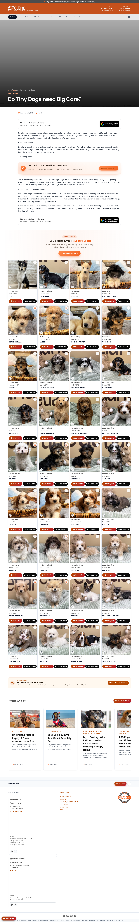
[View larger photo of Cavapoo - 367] (35, 445)
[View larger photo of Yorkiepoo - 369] (97, 445)
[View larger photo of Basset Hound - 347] (97, 627)
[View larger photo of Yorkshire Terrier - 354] (128, 627)
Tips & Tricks (13, 94)
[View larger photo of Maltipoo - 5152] (66, 308)
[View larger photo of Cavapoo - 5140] (97, 490)
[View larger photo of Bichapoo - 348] (66, 627)
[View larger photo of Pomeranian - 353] (66, 582)
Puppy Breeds (70, 17)
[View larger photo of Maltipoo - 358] (128, 536)
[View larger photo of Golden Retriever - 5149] (97, 308)
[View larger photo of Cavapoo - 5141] (35, 490)
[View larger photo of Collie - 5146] (35, 262)
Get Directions (17, 812)
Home (10, 90)
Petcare (98, 731)
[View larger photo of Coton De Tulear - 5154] (128, 262)
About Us (63, 799)
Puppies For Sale (25, 17)
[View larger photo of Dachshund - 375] (128, 353)
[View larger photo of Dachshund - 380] (66, 262)
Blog (80, 17)
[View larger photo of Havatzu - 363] (128, 490)
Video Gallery (38, 17)
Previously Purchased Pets (54, 17)
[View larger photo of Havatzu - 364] (35, 536)
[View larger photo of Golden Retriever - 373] (66, 399)
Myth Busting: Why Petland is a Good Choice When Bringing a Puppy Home (94, 743)
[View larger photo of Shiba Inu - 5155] (97, 262)
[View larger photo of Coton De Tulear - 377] (66, 353)
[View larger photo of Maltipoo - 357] (97, 536)
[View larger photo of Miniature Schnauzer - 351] (128, 582)
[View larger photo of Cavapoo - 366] (128, 445)
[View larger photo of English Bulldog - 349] (35, 627)
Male (13, 294)
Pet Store (91, 731)
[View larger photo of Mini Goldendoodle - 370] (128, 399)
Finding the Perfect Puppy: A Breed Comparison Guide (23, 738)
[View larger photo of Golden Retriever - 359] (35, 582)
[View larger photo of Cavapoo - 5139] (66, 490)
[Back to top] (129, 784)
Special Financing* (66, 796)
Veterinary (96, 733)
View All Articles (122, 701)
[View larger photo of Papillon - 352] (97, 582)
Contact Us (64, 804)
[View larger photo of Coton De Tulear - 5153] (35, 308)
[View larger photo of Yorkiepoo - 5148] (128, 308)
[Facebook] (11, 851)
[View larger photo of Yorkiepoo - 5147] (35, 353)
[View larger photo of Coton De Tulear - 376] (97, 353)
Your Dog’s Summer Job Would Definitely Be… (59, 738)
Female (44, 294)
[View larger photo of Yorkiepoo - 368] (66, 445)
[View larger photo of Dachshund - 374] (35, 399)
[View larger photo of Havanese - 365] (66, 536)
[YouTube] (15, 851)
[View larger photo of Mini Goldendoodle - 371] (97, 399)
